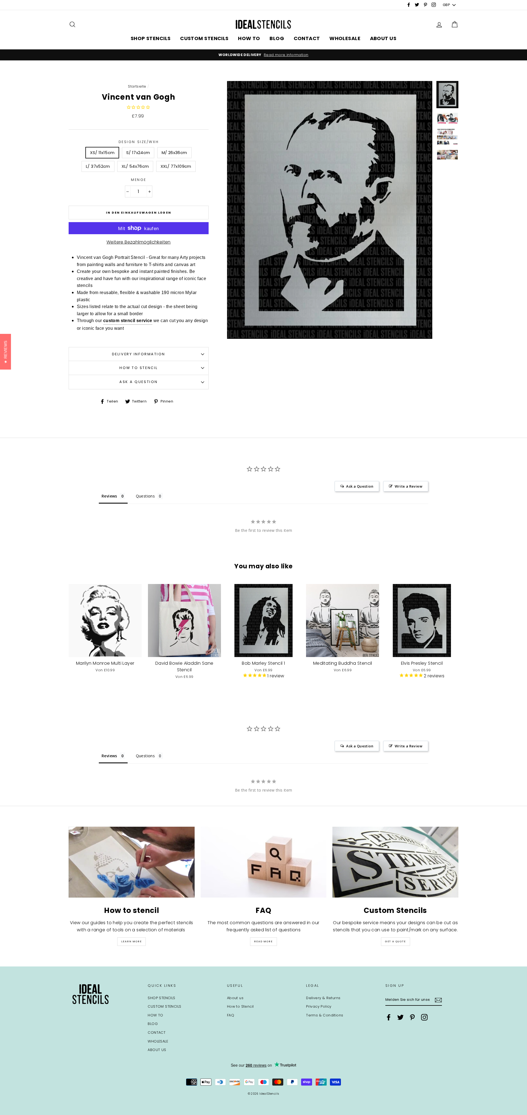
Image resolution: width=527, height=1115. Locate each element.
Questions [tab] (145, 496)
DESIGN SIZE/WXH (139, 141)
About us (235, 998)
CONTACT (307, 38)
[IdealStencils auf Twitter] (400, 1017)
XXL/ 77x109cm (176, 166)
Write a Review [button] (408, 486)
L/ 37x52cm (98, 166)
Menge (138, 179)
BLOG (277, 38)
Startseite (137, 86)
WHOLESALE (344, 38)
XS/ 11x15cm (102, 152)
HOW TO (249, 38)
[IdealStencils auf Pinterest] (412, 1017)
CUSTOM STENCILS (204, 38)
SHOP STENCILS (151, 38)
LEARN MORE (131, 941)
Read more (263, 941)
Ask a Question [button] (359, 486)
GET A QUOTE (395, 941)
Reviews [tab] (109, 496)
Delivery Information (138, 354)
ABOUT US (383, 38)
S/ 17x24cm (138, 152)
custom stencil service (127, 320)
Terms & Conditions (324, 1015)
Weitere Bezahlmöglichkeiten (138, 242)
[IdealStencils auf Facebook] (388, 1017)
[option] (263, 55)
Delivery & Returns (323, 998)
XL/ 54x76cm (135, 166)
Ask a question (138, 381)
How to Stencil (138, 367)
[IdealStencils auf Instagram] (424, 1017)
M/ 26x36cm (174, 152)
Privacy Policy (319, 1006)
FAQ (230, 1015)
